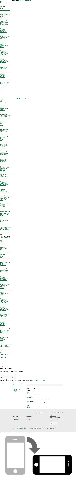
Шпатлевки (1, 35)
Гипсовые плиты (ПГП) (3, 19)
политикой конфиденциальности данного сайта (33, 380)
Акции (1, 107)
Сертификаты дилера (3, 102)
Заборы (1, 9)
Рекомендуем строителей (3, 113)
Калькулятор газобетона (3, 116)
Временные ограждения (3, 87)
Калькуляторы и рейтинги (4, 114)
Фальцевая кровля (2, 58)
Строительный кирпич (3, 27)
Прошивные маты (2, 49)
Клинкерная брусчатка (3, 67)
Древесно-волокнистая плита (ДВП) (5, 80)
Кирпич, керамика (2, 157)
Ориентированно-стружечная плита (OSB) (6, 79)
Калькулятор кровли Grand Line (4, 117)
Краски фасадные (2, 44)
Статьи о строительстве (3, 121)
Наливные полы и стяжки (3, 37)
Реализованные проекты (3, 127)
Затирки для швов (2, 39)
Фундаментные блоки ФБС (4, 4)
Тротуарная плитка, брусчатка (4, 66)
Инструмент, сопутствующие (4, 83)
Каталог (1, 1)
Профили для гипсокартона (4, 22)
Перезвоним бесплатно (27, 0)
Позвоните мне (2, 380)
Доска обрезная (2, 77)
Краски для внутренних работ (4, 45)
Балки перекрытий (2, 73)
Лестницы (1, 8)
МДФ (0, 81)
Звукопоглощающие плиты (4, 53)
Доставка (1, 109)
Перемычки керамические (3, 30)
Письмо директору (2, 105)
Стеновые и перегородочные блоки (5, 14)
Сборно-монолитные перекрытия (5, 72)
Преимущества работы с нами (4, 104)
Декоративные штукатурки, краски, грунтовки (6, 42)
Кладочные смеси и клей (3, 32)
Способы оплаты (2, 110)
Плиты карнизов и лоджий (4, 142)
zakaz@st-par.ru (8, 237)
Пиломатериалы (2, 76)
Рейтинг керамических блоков (4, 120)
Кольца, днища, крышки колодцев (5, 10)
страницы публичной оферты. (48, 427)
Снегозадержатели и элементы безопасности (6, 65)
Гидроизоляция (2, 288)
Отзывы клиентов (15, 416)
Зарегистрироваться (30, 398)
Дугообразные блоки (3, 17)
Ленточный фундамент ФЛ (4, 5)
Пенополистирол (2, 179)
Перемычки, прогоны (3, 134)
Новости (1, 101)
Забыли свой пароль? (30, 397)
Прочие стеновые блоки (3, 23)
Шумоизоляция (2, 50)
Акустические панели (3, 54)
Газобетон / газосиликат (3, 13)
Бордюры (1, 69)
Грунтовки (1, 46)
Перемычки (1, 16)
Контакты (1, 122)
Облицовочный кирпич (3, 28)
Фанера (1, 209)
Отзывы (1, 128)
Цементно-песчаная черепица (4, 61)
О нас (14, 412)
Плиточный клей (2, 38)
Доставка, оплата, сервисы (4, 108)
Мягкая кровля (2, 59)
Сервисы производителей (16, 389)
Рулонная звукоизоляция (3, 51)
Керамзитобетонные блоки (4, 24)
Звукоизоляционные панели (4, 52)
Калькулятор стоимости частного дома (5, 115)
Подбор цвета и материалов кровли (5, 347)
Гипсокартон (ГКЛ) (3, 21)
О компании (1, 99)
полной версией (30, 432)
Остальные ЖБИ (2, 12)
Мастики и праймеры (3, 64)
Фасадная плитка (2, 71)
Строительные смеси (3, 31)
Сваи (0, 7)
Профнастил (2, 57)
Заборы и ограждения (3, 217)
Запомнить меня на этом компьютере (35, 394)
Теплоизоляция (2, 47)
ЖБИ (0, 2)
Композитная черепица (3, 60)
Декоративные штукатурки (4, 43)
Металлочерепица (2, 187)
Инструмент (1, 84)
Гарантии (1, 340)
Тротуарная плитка (3, 68)
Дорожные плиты (2, 6)
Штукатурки (1, 34)
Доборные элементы (3, 62)
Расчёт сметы (2, 112)
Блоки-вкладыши (2, 74)
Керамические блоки (3, 29)
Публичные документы (3, 106)
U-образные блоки (2, 15)
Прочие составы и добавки (4, 172)
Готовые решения (2, 75)
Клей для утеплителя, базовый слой (5, 36)
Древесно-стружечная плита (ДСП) (5, 82)
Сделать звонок (42, 380)
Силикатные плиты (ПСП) (3, 20)
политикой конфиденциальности (21, 428)
